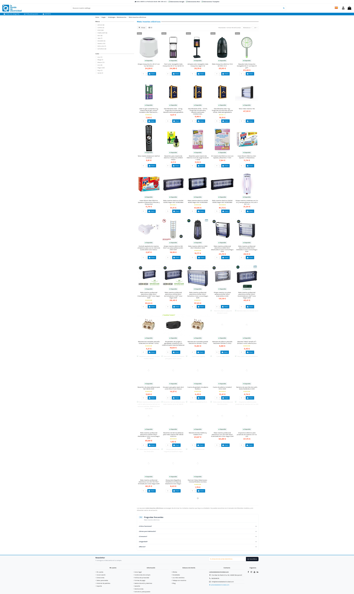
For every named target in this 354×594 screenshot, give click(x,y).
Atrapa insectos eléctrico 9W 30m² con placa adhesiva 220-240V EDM (173, 248)
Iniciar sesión (101, 575)
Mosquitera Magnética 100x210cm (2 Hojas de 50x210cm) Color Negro (173, 481)
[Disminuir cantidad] (146, 74)
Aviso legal (138, 572)
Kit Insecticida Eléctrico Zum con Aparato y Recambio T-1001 (222, 157)
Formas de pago (139, 580)
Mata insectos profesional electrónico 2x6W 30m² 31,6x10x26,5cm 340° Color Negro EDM (148, 295)
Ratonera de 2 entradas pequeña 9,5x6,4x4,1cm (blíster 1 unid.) (148, 342)
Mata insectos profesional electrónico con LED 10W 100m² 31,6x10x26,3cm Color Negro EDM (222, 434)
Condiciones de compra (142, 575)
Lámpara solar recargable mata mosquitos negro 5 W (197, 65)
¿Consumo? (143, 536)
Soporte (99, 586)
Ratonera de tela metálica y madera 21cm (198, 433)
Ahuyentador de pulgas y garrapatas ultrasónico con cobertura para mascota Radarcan (173, 343)
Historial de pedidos (103, 583)
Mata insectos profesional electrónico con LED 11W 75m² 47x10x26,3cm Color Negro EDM (148, 481)
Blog (174, 583)
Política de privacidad (141, 578)
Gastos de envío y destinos (143, 583)
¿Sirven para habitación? (147, 531)
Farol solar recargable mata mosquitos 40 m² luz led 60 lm (173, 65)
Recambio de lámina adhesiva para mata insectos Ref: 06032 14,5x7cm (173, 434)
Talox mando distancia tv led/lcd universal (149, 157)
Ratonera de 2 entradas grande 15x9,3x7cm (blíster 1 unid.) (198, 342)
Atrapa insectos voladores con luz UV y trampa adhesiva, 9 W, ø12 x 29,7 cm (247, 202)
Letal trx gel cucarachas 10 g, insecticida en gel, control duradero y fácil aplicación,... (148, 110)
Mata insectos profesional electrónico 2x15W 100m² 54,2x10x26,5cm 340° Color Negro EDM (247, 295)
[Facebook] (248, 572)
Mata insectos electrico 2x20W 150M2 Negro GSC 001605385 (222, 201)
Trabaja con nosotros (179, 580)
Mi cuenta (100, 572)
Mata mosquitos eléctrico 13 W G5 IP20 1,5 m (222, 65)
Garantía (137, 586)
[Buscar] (284, 8)
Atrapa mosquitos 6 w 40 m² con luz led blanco (149, 65)
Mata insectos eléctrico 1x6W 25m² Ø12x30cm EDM (197, 247)
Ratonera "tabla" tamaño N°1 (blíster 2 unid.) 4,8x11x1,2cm (246, 342)
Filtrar (143, 27)
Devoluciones (138, 589)
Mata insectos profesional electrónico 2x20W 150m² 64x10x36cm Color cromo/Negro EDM (149, 435)
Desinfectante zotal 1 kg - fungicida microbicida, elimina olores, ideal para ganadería (222, 110)
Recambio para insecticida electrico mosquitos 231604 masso (173, 157)
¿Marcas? (142, 547)
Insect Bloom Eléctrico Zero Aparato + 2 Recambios (247, 157)
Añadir (153, 74)
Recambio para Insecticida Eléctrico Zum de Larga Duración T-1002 (198, 157)
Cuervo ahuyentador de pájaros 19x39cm (197, 388)
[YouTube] (254, 572)
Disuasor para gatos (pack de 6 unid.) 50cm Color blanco (173, 388)
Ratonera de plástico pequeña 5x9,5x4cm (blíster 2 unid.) (222, 342)
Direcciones (100, 578)
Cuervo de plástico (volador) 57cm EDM (222, 388)
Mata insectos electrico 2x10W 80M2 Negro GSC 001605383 (198, 201)
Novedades (176, 575)
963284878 (215, 578)
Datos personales (102, 580)
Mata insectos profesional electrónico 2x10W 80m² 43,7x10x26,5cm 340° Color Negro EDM (173, 295)
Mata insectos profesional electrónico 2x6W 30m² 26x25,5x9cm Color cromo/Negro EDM (222, 248)
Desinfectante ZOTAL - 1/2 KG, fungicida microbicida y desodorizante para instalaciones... (197, 111)
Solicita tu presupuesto (142, 592)
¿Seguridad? (143, 541)
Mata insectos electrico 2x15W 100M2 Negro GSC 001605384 (173, 201)
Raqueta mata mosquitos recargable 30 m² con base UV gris (247, 65)
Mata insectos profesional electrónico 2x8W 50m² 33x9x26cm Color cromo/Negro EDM (246, 248)
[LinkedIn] (257, 572)
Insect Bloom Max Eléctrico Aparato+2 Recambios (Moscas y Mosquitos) (149, 202)
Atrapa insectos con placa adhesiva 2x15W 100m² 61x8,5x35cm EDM (222, 294)
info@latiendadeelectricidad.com (222, 582)
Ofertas (174, 572)
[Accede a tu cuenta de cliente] (343, 8)
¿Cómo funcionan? (145, 526)
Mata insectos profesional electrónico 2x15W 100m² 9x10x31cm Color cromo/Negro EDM (197, 295)
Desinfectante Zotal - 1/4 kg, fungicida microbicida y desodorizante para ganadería (173, 110)
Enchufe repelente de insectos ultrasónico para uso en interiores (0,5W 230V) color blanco (148, 248)
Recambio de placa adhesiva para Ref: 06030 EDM (149, 388)
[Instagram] (251, 572)
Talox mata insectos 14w (247, 109)
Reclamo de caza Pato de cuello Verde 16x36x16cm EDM (246, 388)
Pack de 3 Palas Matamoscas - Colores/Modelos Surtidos (198, 481)
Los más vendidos (178, 578)
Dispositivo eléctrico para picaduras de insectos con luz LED (247, 434)
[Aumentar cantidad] (146, 73)
